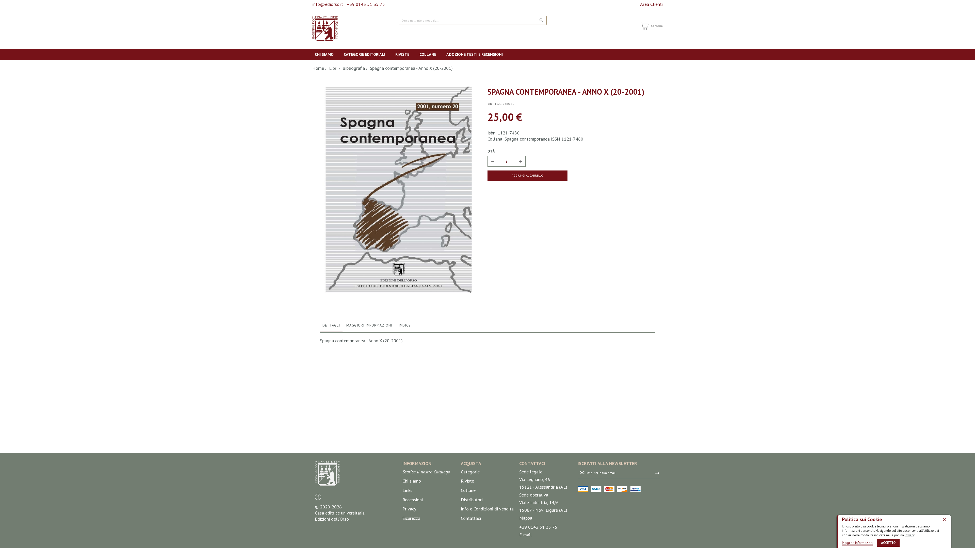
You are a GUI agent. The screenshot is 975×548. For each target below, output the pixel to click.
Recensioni (412, 500)
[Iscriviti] (657, 473)
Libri (333, 68)
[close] (944, 519)
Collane (468, 490)
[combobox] (473, 20)
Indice (405, 325)
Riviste (467, 481)
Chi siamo (411, 481)
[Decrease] (493, 161)
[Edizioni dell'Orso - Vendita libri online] (325, 28)
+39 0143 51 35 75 (366, 4)
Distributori (472, 500)
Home (318, 68)
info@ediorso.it (327, 4)
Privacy (909, 535)
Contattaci (471, 518)
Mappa (525, 518)
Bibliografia (354, 68)
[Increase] (520, 161)
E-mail (525, 535)
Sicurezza (411, 518)
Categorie (470, 472)
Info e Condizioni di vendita (487, 509)
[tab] (331, 326)
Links (407, 490)
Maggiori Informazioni (369, 325)
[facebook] (318, 497)
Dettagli (331, 325)
